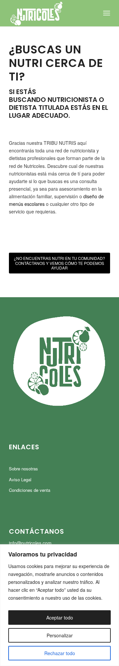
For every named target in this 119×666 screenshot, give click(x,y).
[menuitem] (106, 13)
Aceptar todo (59, 617)
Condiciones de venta (29, 490)
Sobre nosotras (23, 468)
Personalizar (60, 635)
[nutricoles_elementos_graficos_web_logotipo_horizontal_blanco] (49, 13)
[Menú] (106, 13)
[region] (59, 605)
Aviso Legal (20, 479)
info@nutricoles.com (30, 543)
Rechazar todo (59, 653)
